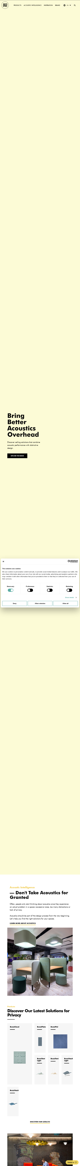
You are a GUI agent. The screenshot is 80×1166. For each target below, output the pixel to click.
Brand (57, 5)
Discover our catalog (40, 1122)
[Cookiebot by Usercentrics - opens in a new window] (69, 561)
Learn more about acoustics (23, 923)
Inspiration (48, 5)
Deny (14, 603)
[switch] (30, 590)
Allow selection (40, 603)
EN (67, 5)
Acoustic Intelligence (32, 5)
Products (17, 5)
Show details (69, 597)
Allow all (65, 603)
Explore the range (17, 456)
